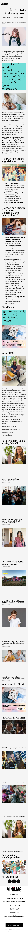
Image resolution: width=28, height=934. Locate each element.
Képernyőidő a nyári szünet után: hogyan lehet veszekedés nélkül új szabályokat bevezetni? (13, 562)
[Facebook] (10, 881)
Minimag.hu (8, 718)
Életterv (10, 435)
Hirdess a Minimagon (14, 898)
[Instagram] (18, 881)
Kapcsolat (14, 909)
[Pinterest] (14, 881)
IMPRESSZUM (14, 912)
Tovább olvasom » (6, 482)
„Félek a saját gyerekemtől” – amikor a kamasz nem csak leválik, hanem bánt (14, 643)
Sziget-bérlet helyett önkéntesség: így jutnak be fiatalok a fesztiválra (13, 602)
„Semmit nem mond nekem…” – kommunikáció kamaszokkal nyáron (13, 678)
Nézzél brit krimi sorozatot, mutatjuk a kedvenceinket (14, 782)
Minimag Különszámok (14, 916)
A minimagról (14, 895)
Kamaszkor (6, 19)
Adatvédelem (14, 905)
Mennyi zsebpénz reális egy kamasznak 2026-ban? (11, 480)
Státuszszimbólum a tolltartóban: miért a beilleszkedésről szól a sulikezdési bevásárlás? (12, 521)
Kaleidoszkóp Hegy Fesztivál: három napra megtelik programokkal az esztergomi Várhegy (14, 817)
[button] (13, 4)
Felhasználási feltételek (14, 902)
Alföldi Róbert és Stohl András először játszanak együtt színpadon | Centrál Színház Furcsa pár (14, 748)
